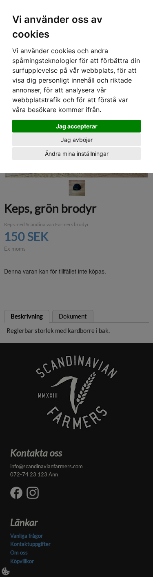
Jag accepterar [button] (77, 126)
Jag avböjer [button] (77, 139)
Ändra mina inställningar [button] (77, 153)
